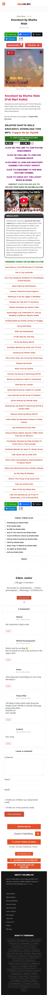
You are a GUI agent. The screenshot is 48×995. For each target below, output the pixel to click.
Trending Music (15, 983)
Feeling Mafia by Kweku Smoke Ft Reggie (24, 321)
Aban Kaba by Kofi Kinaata (24, 286)
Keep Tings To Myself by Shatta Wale (22, 545)
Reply (8, 631)
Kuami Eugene (35, 957)
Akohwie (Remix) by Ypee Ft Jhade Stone (24, 449)
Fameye (32, 947)
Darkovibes (26, 943)
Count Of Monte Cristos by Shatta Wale (23, 536)
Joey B (10, 953)
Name (7, 779)
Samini (34, 973)
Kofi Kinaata (13, 957)
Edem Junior (25, 27)
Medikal (24, 967)
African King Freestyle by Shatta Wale (22, 539)
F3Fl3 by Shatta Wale (15, 542)
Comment (8, 757)
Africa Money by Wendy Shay (24, 400)
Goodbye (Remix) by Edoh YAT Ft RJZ (24, 347)
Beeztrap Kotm (23, 940)
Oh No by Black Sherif (24, 342)
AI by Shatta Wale (14, 526)
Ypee (24, 990)
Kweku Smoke (30, 960)
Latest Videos (11, 911)
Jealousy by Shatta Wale (24, 353)
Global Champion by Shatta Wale (24, 307)
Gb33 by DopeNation (24, 331)
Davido (35, 943)
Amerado (11, 940)
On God (31, 104)
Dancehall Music (12, 901)
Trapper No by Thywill (25, 132)
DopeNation (17, 947)
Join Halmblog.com (24, 854)
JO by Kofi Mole (24, 326)
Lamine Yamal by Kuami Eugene (24, 291)
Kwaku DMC (18, 960)
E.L (26, 947)
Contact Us (10, 922)
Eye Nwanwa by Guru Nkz (24, 427)
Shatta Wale (23, 977)
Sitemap (29, 884)
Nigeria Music (11, 897)
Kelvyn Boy (19, 953)
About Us (9, 918)
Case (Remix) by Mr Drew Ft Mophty (24, 395)
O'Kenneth (12, 970)
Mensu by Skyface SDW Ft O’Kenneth (24, 379)
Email (7, 789)
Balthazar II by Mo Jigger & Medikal (24, 297)
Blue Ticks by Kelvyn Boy (24, 489)
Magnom (35, 963)
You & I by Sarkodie (24, 272)
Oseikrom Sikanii (25, 970)
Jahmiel (26, 950)
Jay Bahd (35, 950)
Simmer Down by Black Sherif (24, 414)
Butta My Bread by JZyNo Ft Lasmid (24, 390)
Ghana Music (21, 16)
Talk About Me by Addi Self (24, 455)
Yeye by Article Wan (24, 484)
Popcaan (37, 970)
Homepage (10, 915)
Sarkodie (13, 977)
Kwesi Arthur (14, 963)
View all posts (24, 598)
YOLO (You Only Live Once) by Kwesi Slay (24, 358)
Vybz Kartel (14, 986)
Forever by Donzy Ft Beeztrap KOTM (24, 374)
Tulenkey (27, 983)
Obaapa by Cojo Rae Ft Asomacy (24, 302)
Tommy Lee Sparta (29, 980)
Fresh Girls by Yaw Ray (24, 337)
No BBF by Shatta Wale (16, 529)
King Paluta (36, 953)
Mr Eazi (33, 967)
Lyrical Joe (25, 963)
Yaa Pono (36, 986)
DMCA (8, 925)
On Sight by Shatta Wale (16, 549)
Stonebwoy (35, 977)
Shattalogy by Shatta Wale (17, 523)
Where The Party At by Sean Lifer (24, 479)
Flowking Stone (15, 950)
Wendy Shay (25, 986)
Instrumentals (11, 908)
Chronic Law (14, 943)
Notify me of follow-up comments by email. (21, 800)
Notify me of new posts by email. (20, 807)
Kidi (28, 953)
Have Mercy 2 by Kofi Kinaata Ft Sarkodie (24, 267)
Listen (29, 16)
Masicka (16, 967)
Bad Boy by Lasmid (24, 385)
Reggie (26, 973)
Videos (36, 983)
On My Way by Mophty (24, 473)
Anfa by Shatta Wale (15, 552)
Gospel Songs (11, 904)
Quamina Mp (16, 973)
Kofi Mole (23, 957)
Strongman (16, 980)
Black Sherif (36, 940)
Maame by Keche (24, 363)
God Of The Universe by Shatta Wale (21, 532)
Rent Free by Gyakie (24, 369)
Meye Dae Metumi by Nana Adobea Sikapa (24, 468)
